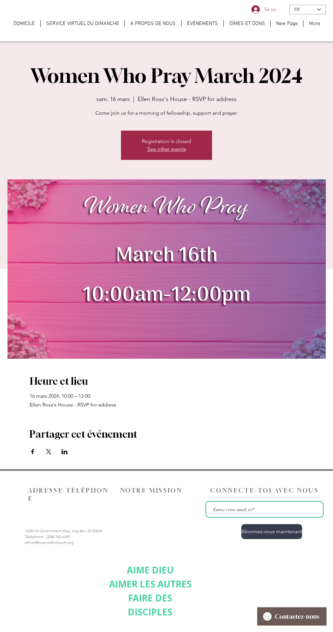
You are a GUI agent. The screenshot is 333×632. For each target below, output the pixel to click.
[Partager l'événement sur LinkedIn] (64, 451)
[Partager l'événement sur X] (49, 451)
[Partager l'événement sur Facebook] (33, 451)
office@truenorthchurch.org (49, 542)
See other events (166, 149)
